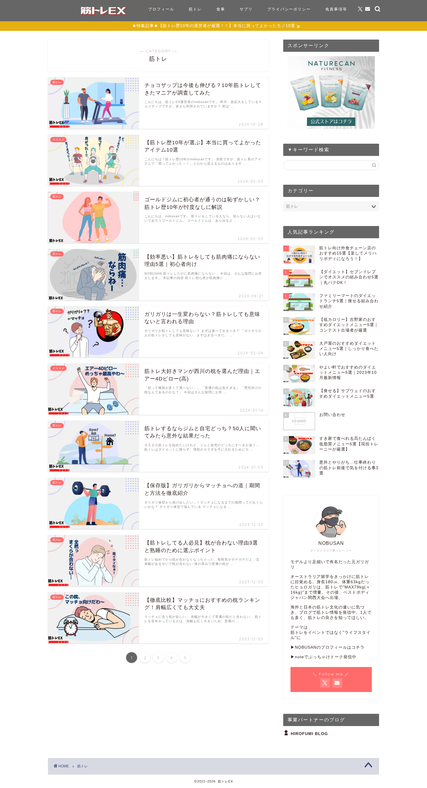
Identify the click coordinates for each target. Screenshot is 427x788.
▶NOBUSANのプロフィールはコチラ (327, 647)
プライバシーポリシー (289, 9)
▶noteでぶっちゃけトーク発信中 (323, 657)
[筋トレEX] (103, 14)
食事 (220, 9)
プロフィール (161, 9)
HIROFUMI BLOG (309, 734)
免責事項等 (336, 9)
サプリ (246, 9)
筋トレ (195, 9)
